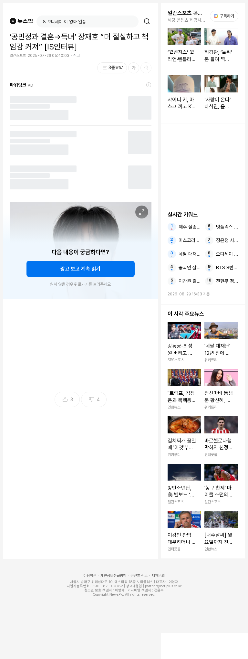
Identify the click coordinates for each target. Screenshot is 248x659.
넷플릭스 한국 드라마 (227, 227)
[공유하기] (145, 67)
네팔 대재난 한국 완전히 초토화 (190, 254)
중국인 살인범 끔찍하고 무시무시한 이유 (190, 268)
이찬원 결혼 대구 (190, 281)
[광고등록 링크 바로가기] (148, 85)
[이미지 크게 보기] (141, 212)
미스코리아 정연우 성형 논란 (190, 240)
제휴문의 (158, 575)
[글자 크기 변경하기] (133, 67)
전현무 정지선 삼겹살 (227, 281)
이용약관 (89, 575)
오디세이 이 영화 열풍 (227, 254)
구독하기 (224, 16)
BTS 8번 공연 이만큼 (227, 268)
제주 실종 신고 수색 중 (190, 227)
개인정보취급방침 (113, 575)
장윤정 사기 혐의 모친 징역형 (227, 240)
